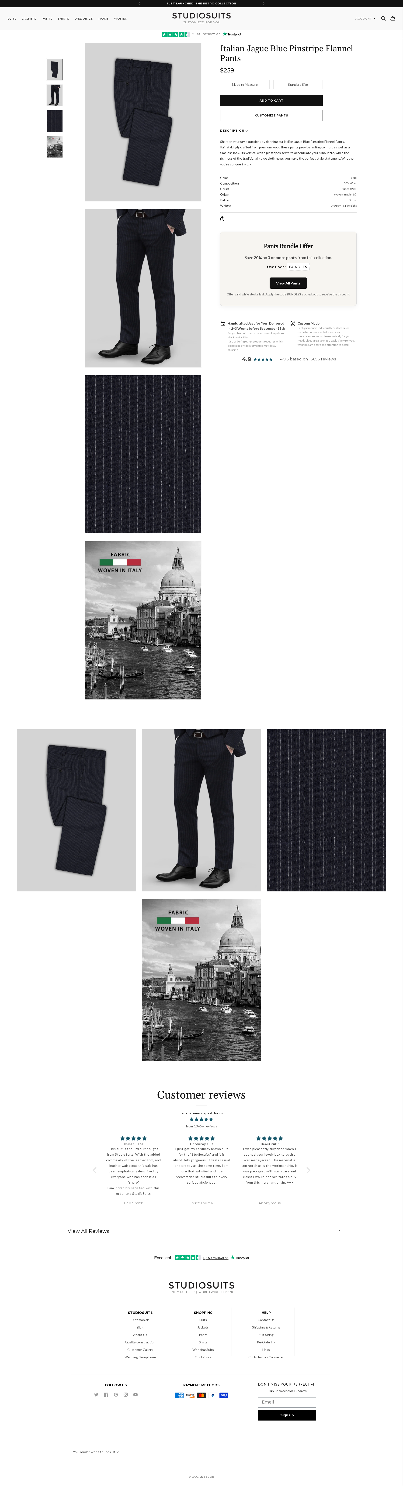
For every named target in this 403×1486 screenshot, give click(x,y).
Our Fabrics (203, 1357)
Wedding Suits (203, 1350)
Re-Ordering (266, 1342)
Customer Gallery (140, 1350)
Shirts (203, 1342)
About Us (140, 1335)
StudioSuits (206, 1476)
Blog (140, 1327)
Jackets (203, 1327)
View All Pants (288, 283)
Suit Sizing (266, 1335)
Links (266, 1350)
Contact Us (266, 1320)
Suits (203, 1320)
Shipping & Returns (266, 1327)
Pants (203, 1335)
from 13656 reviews (201, 1126)
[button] (383, 18)
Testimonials (140, 1320)
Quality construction (140, 1342)
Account (364, 18)
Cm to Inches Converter (266, 1357)
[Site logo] (201, 1288)
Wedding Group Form (140, 1357)
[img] (201, 1119)
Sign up (287, 1415)
